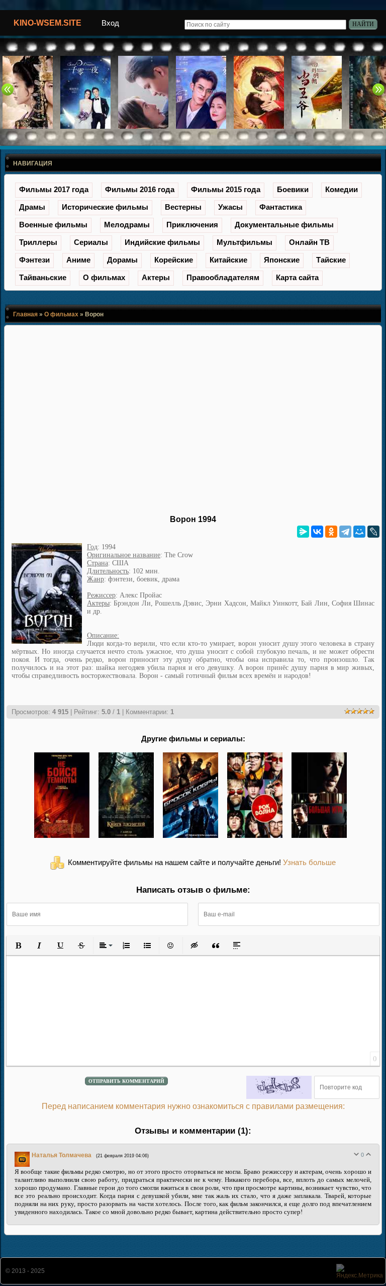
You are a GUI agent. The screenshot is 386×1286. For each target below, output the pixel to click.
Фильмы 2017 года (53, 189)
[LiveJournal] (373, 532)
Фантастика (280, 207)
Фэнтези (34, 259)
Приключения (192, 224)
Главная (25, 314)
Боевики (293, 189)
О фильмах (104, 277)
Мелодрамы (127, 224)
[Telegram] (345, 532)
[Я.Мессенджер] (303, 532)
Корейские (173, 259)
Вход (110, 23)
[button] (18, 945)
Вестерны (183, 207)
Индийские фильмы (162, 242)
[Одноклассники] (331, 532)
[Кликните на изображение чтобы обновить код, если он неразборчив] (279, 1087)
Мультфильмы (244, 242)
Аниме (78, 259)
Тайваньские (42, 277)
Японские (282, 259)
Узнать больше (309, 863)
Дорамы (122, 259)
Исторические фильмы (105, 207)
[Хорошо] (368, 1154)
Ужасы (230, 207)
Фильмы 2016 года (139, 189)
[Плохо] (356, 1154)
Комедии (341, 189)
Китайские (228, 259)
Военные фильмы (53, 224)
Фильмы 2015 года (225, 189)
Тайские (331, 259)
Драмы (32, 207)
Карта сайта (297, 277)
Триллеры (38, 242)
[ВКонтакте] (317, 532)
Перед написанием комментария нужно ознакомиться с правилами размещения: (193, 1106)
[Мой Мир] (359, 532)
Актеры (156, 277)
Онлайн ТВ (309, 242)
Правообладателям (222, 277)
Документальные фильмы (284, 224)
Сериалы (91, 242)
